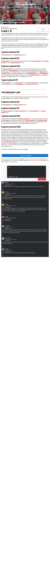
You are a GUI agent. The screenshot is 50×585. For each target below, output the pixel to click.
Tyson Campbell (35, 61)
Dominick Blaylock (24, 118)
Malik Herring (30, 120)
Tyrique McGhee (7, 111)
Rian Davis (19, 82)
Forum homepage (35, 160)
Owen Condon (6, 82)
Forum (30, 7)
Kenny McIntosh (20, 111)
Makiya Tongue (35, 75)
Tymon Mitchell (31, 72)
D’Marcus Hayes (18, 54)
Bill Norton (42, 72)
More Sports (38, 7)
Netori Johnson (15, 62)
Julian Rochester (32, 73)
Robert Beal (6, 61)
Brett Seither (44, 73)
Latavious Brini (7, 69)
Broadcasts (17, 7)
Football (3, 7)
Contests (24, 7)
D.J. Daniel (6, 120)
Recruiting (10, 7)
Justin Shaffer (34, 111)
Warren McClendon (32, 82)
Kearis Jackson (19, 104)
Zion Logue (6, 72)
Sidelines (45, 7)
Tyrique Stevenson (10, 141)
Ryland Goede (14, 70)
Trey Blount (6, 54)
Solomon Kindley (42, 120)
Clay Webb (19, 84)
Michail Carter (7, 104)
